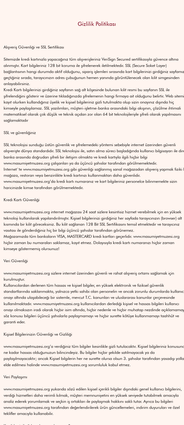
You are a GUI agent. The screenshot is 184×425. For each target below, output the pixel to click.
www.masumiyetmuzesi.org (27, 163)
